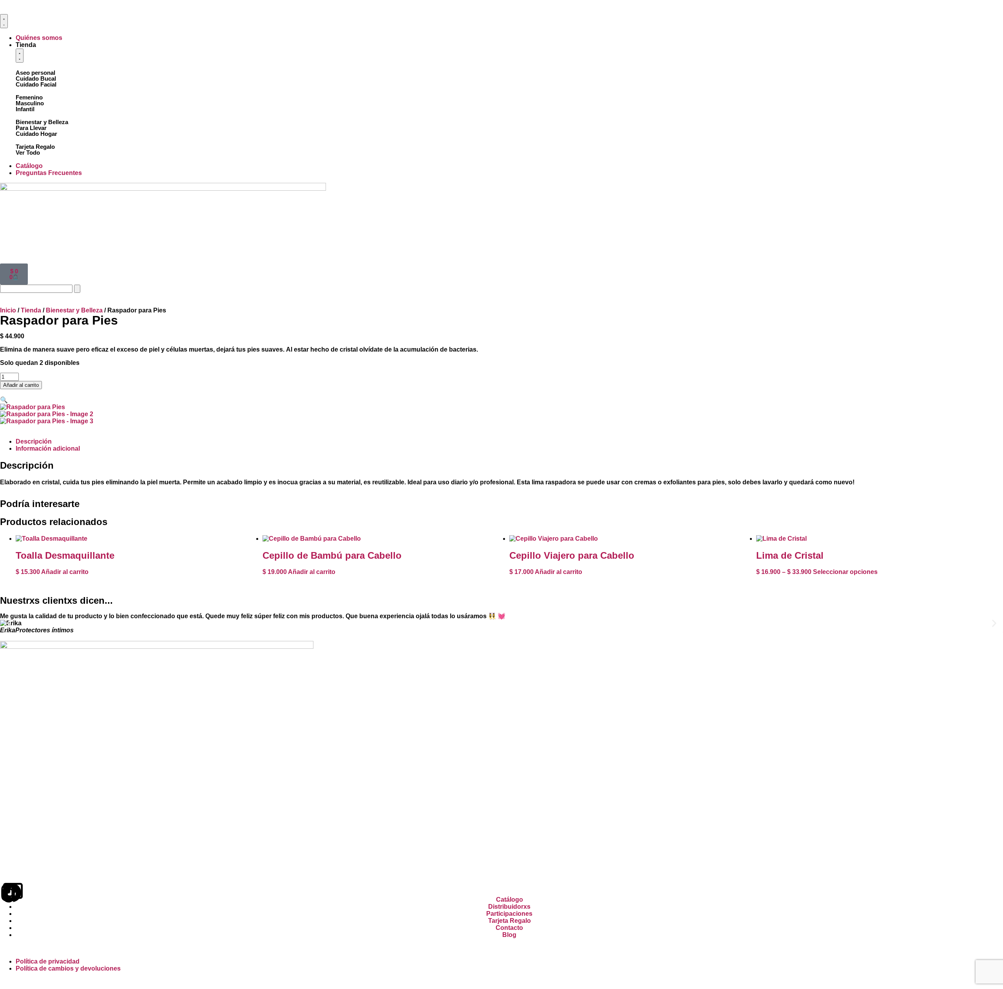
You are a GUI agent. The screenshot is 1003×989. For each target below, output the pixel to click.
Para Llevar (31, 128)
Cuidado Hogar (36, 133)
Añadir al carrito (21, 385)
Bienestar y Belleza (42, 122)
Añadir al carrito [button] (65, 571)
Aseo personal (35, 72)
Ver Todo (28, 152)
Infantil (25, 109)
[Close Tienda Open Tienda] (20, 56)
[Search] (77, 289)
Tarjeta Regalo (35, 146)
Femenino (29, 97)
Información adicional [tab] (48, 448)
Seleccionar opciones (845, 571)
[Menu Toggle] (4, 21)
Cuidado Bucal (36, 78)
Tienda (31, 310)
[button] (4, 400)
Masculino (30, 103)
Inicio (8, 310)
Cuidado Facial (36, 84)
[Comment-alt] (13, 892)
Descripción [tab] (34, 441)
